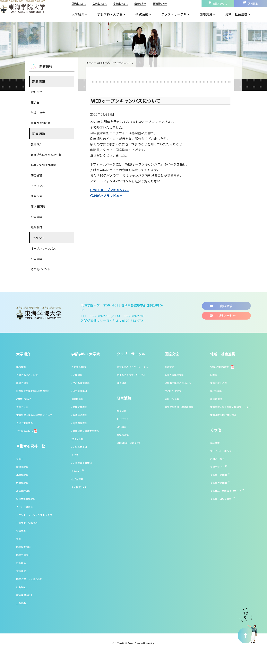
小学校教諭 (22, 475)
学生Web (76, 471)
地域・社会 (38, 113)
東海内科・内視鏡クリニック (225, 491)
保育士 (19, 458)
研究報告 (36, 196)
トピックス (38, 186)
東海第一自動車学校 (221, 499)
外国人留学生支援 (174, 375)
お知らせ (36, 92)
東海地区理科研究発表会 (223, 415)
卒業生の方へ (120, 3)
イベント (38, 238)
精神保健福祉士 (24, 595)
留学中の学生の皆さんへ (178, 383)
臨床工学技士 (23, 555)
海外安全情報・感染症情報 (179, 407)
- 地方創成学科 (79, 391)
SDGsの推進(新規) (220, 367)
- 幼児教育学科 (79, 447)
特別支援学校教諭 (25, 499)
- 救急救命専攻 (79, 415)
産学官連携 (38, 206)
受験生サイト (217, 466)
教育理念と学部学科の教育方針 (33, 391)
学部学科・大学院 (85, 353)
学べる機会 (216, 391)
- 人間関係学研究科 (81, 463)
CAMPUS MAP (23, 399)
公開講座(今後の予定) (128, 442)
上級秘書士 (22, 603)
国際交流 (172, 353)
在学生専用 (77, 479)
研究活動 (38, 133)
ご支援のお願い (24, 431)
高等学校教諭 (23, 491)
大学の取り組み (24, 423)
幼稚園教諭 (22, 466)
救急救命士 (22, 563)
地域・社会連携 (222, 353)
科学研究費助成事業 (43, 165)
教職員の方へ (160, 3)
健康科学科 (77, 399)
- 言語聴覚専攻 (79, 423)
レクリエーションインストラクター (35, 515)
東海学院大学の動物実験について (34, 415)
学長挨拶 (21, 367)
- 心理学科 (76, 375)
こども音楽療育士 (25, 507)
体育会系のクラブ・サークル (132, 367)
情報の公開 (22, 407)
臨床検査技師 (23, 547)
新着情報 (38, 81)
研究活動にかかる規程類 (46, 155)
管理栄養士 (22, 531)
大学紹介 (23, 353)
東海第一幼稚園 (218, 475)
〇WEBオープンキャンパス (109, 189)
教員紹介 (36, 144)
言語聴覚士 (22, 571)
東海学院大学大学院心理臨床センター (230, 407)
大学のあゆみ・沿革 (27, 375)
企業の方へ (140, 3)
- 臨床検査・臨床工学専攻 (85, 431)
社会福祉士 (22, 587)
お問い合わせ (217, 458)
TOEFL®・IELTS (173, 391)
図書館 (213, 375)
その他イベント (40, 269)
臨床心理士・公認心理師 (29, 579)
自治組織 (121, 383)
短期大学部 (77, 439)
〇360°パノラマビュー (106, 195)
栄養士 (19, 539)
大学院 (75, 455)
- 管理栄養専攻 (79, 407)
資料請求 (215, 442)
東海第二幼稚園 (218, 483)
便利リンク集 (172, 399)
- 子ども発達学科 (80, 383)
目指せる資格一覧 (30, 445)
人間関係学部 (78, 367)
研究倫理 (36, 175)
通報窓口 (36, 227)
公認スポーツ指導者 (27, 523)
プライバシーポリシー (222, 450)
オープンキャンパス (43, 248)
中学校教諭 (22, 483)
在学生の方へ (99, 3)
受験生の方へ (79, 3)
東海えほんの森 (218, 383)
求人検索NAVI (78, 487)
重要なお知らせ (40, 123)
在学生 (35, 102)
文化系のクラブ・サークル (131, 375)
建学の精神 (22, 383)
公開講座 (36, 217)
